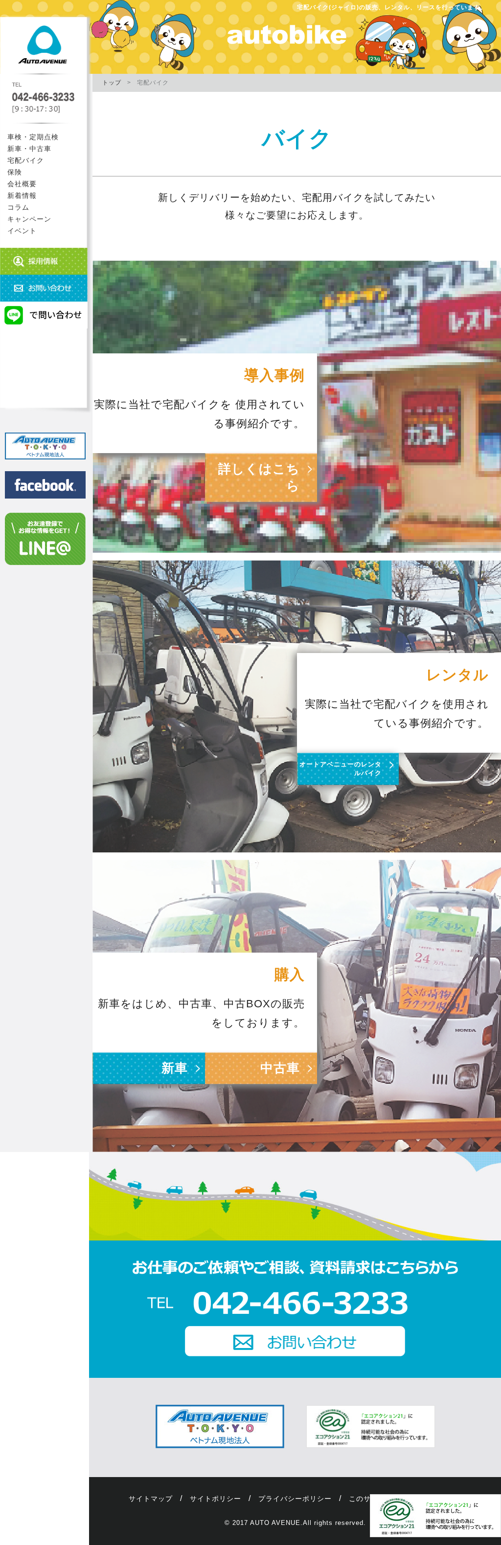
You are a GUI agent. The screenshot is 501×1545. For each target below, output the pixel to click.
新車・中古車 (29, 148)
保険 (14, 172)
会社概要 (22, 184)
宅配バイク (25, 160)
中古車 (280, 1068)
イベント (22, 231)
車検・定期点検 (33, 137)
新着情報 (22, 195)
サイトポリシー (215, 1498)
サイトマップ (151, 1498)
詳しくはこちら (259, 477)
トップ (111, 82)
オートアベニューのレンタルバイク (340, 769)
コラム (18, 207)
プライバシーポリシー (295, 1498)
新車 (174, 1068)
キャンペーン (29, 219)
